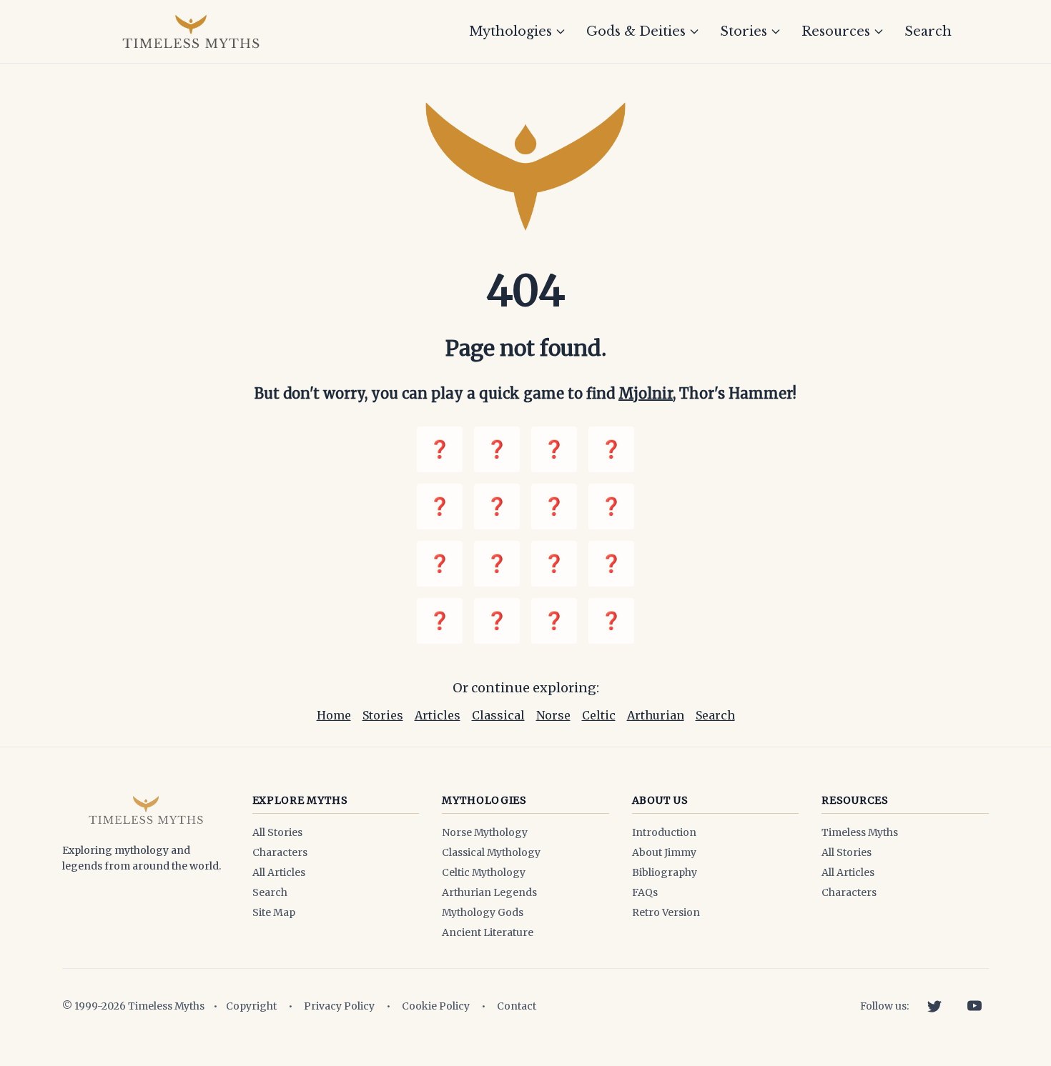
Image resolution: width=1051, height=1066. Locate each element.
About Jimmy (664, 852)
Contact (516, 1006)
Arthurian (655, 715)
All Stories (277, 832)
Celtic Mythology (484, 872)
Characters (279, 852)
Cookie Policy (436, 1006)
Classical (498, 715)
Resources (835, 31)
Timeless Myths (859, 832)
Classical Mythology (491, 852)
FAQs (645, 892)
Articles (437, 715)
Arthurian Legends (489, 892)
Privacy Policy (339, 1006)
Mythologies (510, 31)
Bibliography (664, 872)
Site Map (273, 912)
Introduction (664, 832)
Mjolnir (645, 393)
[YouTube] (974, 1006)
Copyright (251, 1006)
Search (928, 31)
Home (334, 715)
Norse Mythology (485, 832)
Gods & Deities (636, 31)
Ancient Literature (487, 932)
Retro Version (666, 912)
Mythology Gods (482, 912)
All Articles (278, 872)
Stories (743, 31)
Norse (553, 715)
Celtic (599, 715)
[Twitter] (934, 1006)
